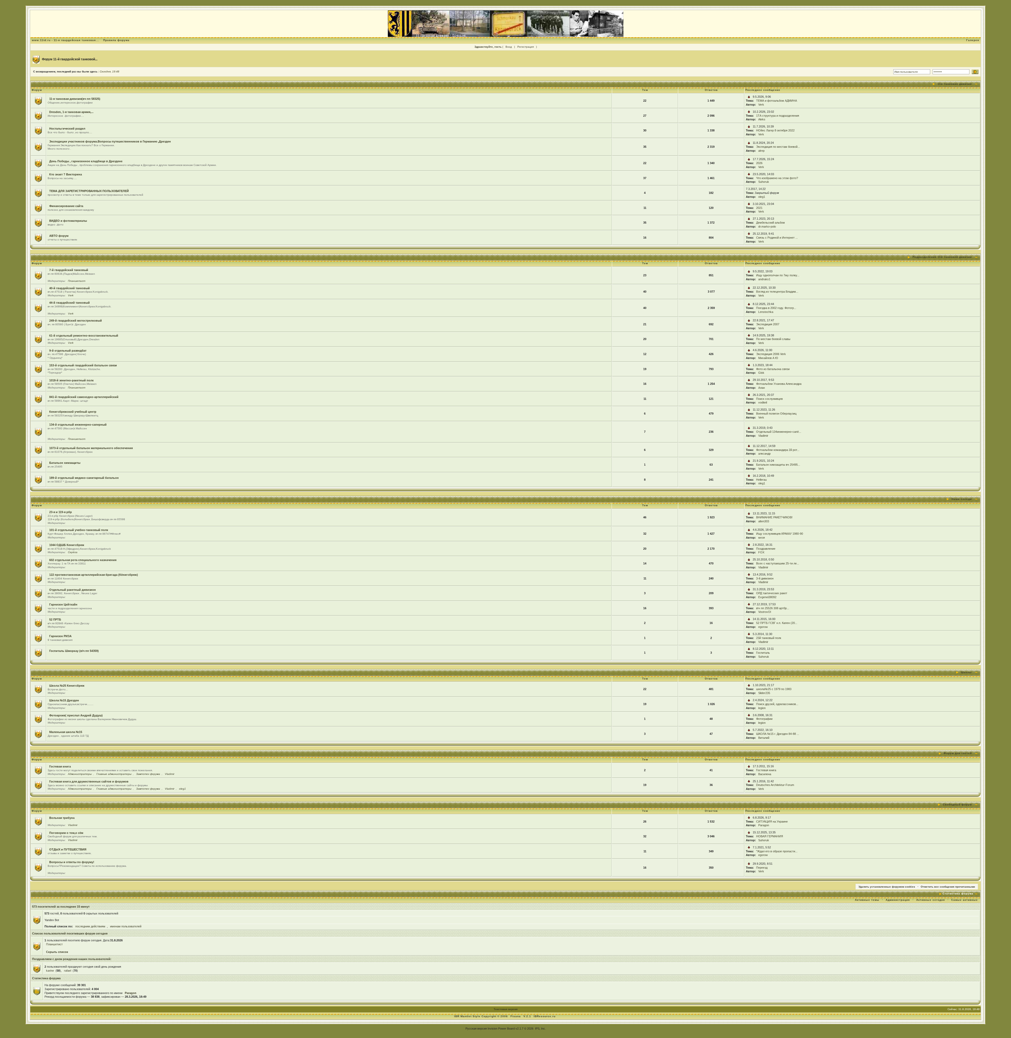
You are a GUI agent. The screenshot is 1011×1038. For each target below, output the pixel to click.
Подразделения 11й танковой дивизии (942, 256)
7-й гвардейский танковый (68, 270)
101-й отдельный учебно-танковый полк (78, 530)
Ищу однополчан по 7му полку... (777, 275)
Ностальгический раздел (67, 128)
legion (762, 708)
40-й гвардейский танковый (69, 288)
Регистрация (525, 46)
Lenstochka (765, 311)
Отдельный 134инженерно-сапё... (778, 431)
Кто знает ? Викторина (65, 174)
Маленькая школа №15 (65, 732)
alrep (761, 150)
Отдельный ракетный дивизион (72, 589)
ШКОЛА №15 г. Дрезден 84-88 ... (777, 733)
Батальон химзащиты (64, 462)
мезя (761, 537)
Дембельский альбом (770, 222)
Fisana (516, 1016)
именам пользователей (125, 926)
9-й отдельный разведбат (67, 350)
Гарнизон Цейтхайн (63, 604)
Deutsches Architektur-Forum (775, 784)
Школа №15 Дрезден (64, 700)
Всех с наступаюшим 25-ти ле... (777, 563)
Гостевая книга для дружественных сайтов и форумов (88, 781)
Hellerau (761, 479)
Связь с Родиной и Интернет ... (777, 237)
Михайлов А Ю (768, 358)
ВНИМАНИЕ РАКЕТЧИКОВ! (774, 517)
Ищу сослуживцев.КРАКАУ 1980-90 (779, 533)
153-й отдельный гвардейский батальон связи (83, 365)
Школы (966, 672)
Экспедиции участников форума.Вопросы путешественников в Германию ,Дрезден (110, 141)
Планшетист (76, 280)
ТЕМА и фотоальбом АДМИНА (776, 100)
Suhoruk (763, 181)
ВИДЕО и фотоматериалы (68, 220)
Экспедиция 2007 (767, 324)
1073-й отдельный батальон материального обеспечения (91, 448)
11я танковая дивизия (955, 83)
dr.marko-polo (767, 226)
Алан (761, 387)
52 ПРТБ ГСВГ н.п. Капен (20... (776, 622)
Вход (509, 46)
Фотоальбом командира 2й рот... (777, 449)
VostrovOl (764, 611)
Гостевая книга (60, 766)
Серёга (72, 552)
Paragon (763, 825)
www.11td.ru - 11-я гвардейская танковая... (65, 40)
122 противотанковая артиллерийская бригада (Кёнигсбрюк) (93, 574)
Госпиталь (763, 652)
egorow (763, 626)
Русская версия (476, 1028)
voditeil (762, 402)
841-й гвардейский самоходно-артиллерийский (83, 397)
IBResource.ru (545, 1016)
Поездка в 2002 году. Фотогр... (776, 307)
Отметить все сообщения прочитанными (948, 886)
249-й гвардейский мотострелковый (75, 320)
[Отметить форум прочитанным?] (38, 100)
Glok (761, 372)
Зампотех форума (148, 774)
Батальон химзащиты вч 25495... (778, 464)
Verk (761, 104)
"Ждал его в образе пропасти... (776, 851)
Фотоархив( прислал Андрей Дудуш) (76, 715)
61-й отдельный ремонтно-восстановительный (83, 335)
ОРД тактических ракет (771, 593)
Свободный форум (957, 804)
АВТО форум (58, 235)
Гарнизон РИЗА (60, 636)
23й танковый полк (768, 637)
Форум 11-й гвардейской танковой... (69, 59)
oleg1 (761, 196)
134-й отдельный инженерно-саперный (78, 424)
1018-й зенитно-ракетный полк (71, 380)
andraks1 (764, 279)
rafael (67, 970)
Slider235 (764, 693)
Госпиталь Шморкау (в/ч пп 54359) (74, 650)
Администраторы (80, 774)
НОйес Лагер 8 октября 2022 (775, 130)
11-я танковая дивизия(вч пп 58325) (74, 98)
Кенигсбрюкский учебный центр (72, 411)
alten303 (763, 521)
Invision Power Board (501, 1028)
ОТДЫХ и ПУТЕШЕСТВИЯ (67, 849)
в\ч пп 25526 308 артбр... (772, 608)
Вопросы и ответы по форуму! (71, 862)
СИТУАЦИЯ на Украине (772, 821)
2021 (759, 207)
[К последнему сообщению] (749, 96)
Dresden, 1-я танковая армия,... (71, 112)
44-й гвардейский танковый (69, 302)
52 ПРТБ (55, 619)
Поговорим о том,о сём (66, 832)
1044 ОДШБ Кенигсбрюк (66, 545)
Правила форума (116, 40)
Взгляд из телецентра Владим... (777, 291)
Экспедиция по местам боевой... (778, 146)
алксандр (764, 453)
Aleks (761, 119)
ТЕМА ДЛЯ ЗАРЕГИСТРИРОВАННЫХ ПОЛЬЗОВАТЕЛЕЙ (89, 191)
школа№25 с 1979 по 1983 (773, 689)
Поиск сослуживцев (769, 398)
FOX (761, 552)
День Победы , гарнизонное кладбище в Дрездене (85, 161)
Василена (764, 774)
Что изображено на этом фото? (777, 178)
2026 (759, 163)
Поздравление (765, 548)
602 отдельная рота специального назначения (82, 560)
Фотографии (764, 718)
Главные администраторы (113, 774)
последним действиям (90, 926)
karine (50, 970)
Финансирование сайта (66, 206)
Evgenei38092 (767, 597)
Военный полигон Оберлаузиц (776, 413)
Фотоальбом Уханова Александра (778, 383)
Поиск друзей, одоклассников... (777, 704)
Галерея (972, 40)
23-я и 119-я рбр (60, 512)
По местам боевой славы (773, 339)
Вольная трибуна (62, 817)
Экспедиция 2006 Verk (771, 354)
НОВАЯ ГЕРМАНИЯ (769, 836)
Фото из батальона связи (773, 369)
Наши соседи (961, 499)
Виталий (763, 737)
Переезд (761, 867)
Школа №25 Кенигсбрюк (67, 685)
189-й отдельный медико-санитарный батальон (84, 477)
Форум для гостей (958, 753)
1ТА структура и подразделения (777, 115)
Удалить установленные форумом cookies (887, 886)
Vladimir (763, 435)
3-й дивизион (765, 578)
